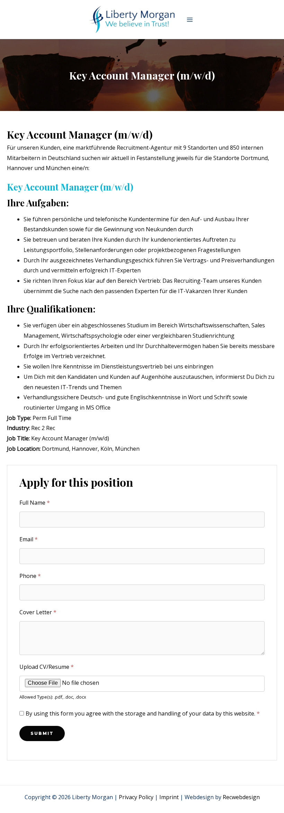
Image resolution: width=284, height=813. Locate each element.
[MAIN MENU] (189, 19)
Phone (30, 576)
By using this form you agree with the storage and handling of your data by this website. (143, 713)
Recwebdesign (241, 797)
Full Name (34, 502)
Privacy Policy (136, 797)
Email (28, 539)
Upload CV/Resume (46, 667)
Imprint (169, 797)
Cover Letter (37, 612)
